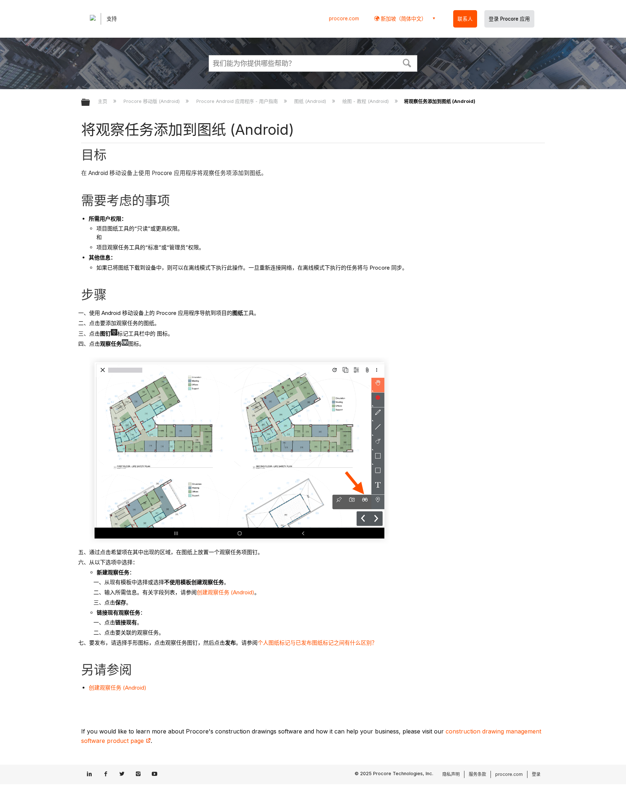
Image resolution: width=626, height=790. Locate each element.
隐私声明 (451, 774)
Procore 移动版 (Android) (152, 101)
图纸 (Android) (310, 101)
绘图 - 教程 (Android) (366, 101)
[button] (407, 62)
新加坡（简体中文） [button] (402, 19)
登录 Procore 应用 (509, 19)
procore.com (344, 18)
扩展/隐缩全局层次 (90, 102)
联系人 (465, 19)
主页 (103, 101)
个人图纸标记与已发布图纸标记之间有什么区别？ (317, 642)
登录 (536, 774)
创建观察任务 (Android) (225, 592)
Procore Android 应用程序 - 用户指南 (237, 101)
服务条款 (477, 774)
